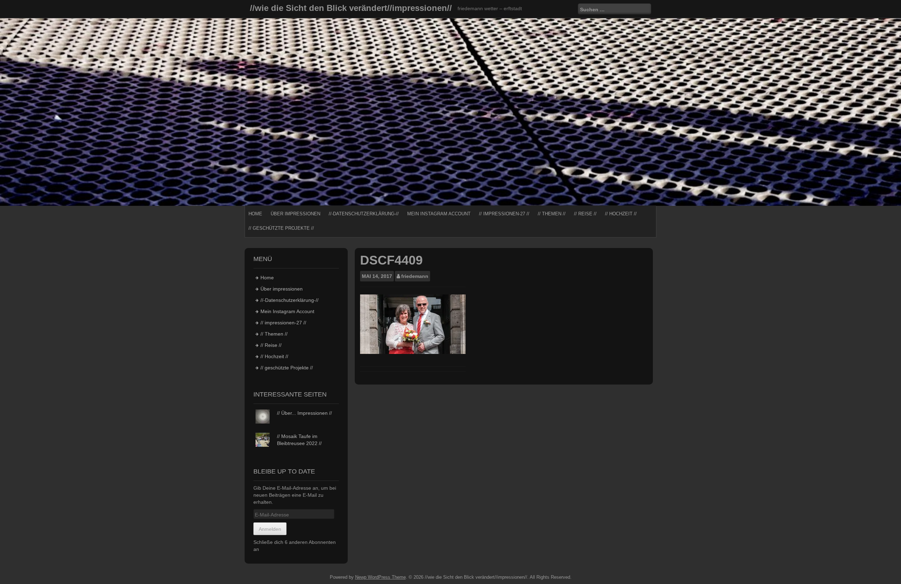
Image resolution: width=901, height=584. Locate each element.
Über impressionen (295, 213)
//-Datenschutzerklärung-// (364, 213)
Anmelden (270, 529)
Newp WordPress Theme (380, 577)
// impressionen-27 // (504, 213)
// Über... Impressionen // (304, 413)
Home (255, 213)
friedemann (414, 276)
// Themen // (552, 213)
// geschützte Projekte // (281, 228)
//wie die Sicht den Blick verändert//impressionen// (351, 8)
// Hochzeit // (621, 213)
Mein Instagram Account (439, 213)
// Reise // (585, 213)
